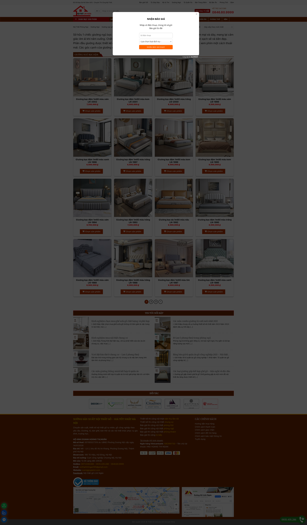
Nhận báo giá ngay (156, 47)
